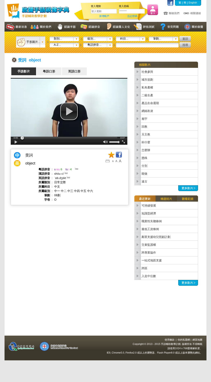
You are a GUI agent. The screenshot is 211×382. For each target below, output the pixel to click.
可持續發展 (149, 205)
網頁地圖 (197, 339)
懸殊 (144, 158)
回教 (144, 126)
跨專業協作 (149, 252)
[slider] (69, 138)
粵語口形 (49, 71)
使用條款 (170, 339)
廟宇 (144, 118)
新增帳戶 (104, 16)
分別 (144, 165)
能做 (144, 173)
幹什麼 (146, 142)
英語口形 (74, 71)
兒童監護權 (149, 244)
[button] (69, 111)
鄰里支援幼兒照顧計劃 (156, 237)
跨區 (144, 268)
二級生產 (147, 95)
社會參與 (147, 71)
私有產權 (147, 87)
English (193, 2)
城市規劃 (147, 79)
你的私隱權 (184, 339)
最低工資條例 (150, 229)
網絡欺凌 (147, 111)
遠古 (144, 181)
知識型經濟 (149, 213)
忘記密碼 (132, 16)
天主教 (146, 134)
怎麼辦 (146, 150)
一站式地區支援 (152, 260)
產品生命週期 (150, 103)
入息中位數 (149, 276)
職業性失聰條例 (152, 221)
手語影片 (24, 71)
